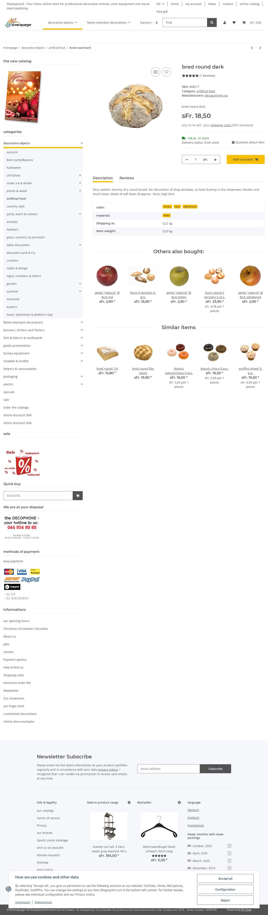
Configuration (225, 889)
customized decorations (20, 714)
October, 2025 (211, 846)
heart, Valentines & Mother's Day (30, 315)
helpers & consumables (19, 369)
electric (8, 384)
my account (194, 4)
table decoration (18, 245)
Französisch (196, 825)
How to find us (13, 667)
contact (228, 4)
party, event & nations (22, 214)
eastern (12, 307)
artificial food (206, 91)
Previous (99, 289)
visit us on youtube (50, 848)
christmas (14, 175)
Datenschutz (43, 902)
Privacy (42, 825)
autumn (12, 152)
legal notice (45, 870)
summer (12, 291)
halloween (14, 168)
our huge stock (13, 706)
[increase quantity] (215, 159)
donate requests (48, 855)
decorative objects (16, 143)
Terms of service (48, 818)
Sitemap (42, 862)
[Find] (212, 22)
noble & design (17, 268)
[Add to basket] (96, 61)
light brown (190, 206)
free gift (162, 12)
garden (12, 284)
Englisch (193, 818)
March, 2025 (211, 861)
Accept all (225, 878)
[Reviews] (159, 855)
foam (167, 215)
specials (9, 392)
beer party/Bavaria (20, 160)
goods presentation (17, 346)
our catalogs (45, 811)
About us (9, 636)
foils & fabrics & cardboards (23, 338)
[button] (224, 22)
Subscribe (216, 769)
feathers (12, 229)
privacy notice (108, 770)
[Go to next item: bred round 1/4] (260, 47)
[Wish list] (234, 22)
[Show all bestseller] (179, 802)
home (175, 4)
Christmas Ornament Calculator (25, 629)
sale (6, 400)
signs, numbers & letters (24, 276)
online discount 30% (17, 415)
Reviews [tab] (127, 178)
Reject (225, 900)
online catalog (249, 4)
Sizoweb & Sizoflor (16, 361)
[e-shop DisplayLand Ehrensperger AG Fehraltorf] (18, 22)
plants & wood (17, 191)
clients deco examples (18, 721)
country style (16, 206)
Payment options (15, 660)
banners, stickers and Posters (24, 330)
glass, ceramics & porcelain (26, 237)
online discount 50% (17, 423)
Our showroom (13, 698)
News (212, 4)
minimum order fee (17, 683)
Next (257, 289)
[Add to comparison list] (155, 72)
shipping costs (221, 125)
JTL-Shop (246, 909)
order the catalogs (16, 407)
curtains (12, 260)
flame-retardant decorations (23, 322)
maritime (13, 299)
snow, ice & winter (19, 183)
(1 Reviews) (207, 76)
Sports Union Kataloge (52, 840)
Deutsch (193, 810)
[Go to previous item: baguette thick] (251, 47)
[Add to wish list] (166, 72)
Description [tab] (103, 178)
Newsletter (11, 691)
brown (167, 206)
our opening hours (16, 621)
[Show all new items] (129, 802)
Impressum (22, 902)
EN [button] (159, 4)
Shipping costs (13, 675)
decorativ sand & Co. (21, 253)
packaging (10, 376)
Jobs (6, 644)
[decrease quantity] (186, 159)
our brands (45, 833)
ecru (177, 206)
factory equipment (16, 353)
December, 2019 (211, 868)
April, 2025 (211, 853)
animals (12, 222)
